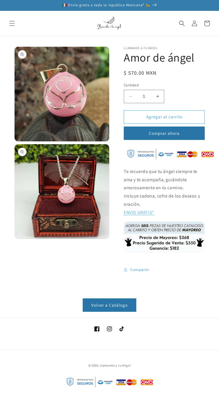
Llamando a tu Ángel (115, 365)
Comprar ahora (164, 133)
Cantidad (131, 85)
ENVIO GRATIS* (139, 212)
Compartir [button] (139, 269)
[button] (12, 23)
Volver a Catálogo (109, 305)
